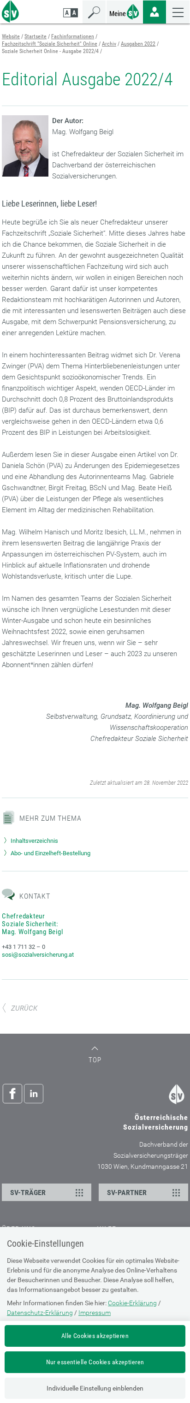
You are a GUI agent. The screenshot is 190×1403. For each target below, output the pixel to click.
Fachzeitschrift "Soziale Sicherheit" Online (49, 44)
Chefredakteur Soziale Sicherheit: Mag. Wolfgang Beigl (32, 924)
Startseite (35, 36)
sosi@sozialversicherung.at (38, 954)
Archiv (109, 44)
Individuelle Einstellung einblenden (95, 1388)
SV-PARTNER (127, 1192)
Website (11, 36)
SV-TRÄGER (28, 1192)
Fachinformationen (72, 36)
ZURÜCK (24, 1008)
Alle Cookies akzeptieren (95, 1335)
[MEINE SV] (124, 11)
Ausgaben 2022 (138, 44)
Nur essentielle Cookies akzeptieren (95, 1362)
